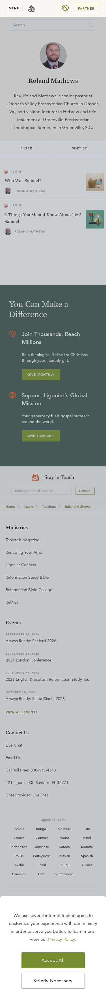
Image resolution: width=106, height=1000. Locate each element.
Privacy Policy (61, 939)
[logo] (31, 8)
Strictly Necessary (53, 981)
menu (14, 8)
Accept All (53, 960)
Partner (86, 8)
